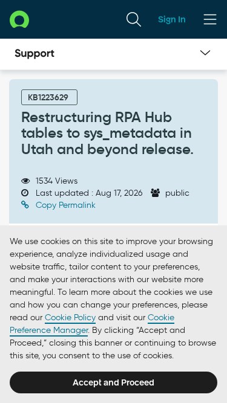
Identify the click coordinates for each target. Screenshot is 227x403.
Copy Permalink (64, 205)
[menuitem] (134, 19)
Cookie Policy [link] (70, 317)
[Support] (34, 54)
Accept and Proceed (113, 382)
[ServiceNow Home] (19, 19)
